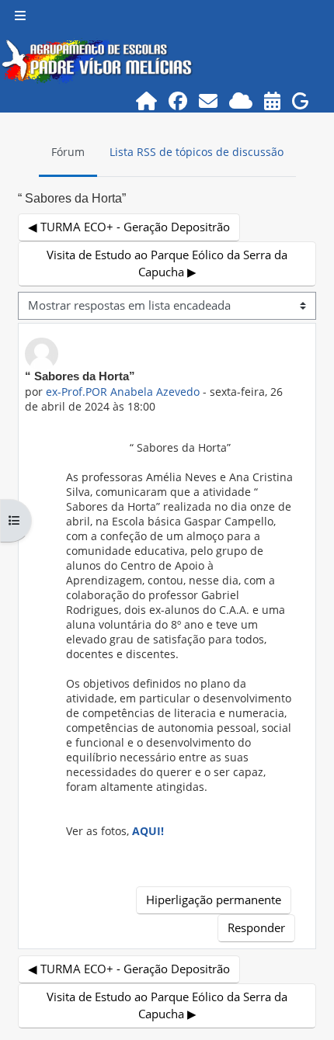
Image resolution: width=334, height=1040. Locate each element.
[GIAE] (301, 100)
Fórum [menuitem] (68, 151)
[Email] (208, 100)
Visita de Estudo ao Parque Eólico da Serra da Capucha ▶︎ (167, 263)
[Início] (146, 100)
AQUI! (148, 830)
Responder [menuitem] (256, 927)
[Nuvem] (241, 100)
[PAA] (273, 100)
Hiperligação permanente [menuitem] (213, 899)
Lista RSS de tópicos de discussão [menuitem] (197, 151)
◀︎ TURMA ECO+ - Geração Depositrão (129, 226)
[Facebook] (178, 100)
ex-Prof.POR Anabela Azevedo (123, 391)
